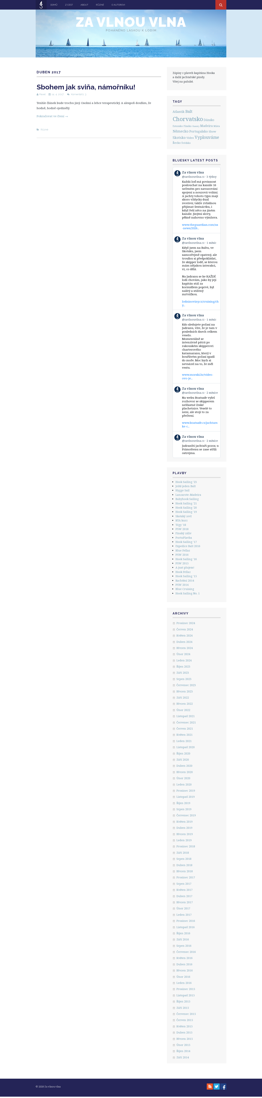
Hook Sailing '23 (186, 482)
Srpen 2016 (183, 945)
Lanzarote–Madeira (188, 495)
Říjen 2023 (183, 666)
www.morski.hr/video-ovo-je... (197, 376)
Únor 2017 (183, 908)
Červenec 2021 (186, 722)
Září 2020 (182, 759)
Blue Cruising (184, 589)
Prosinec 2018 (185, 846)
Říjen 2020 (183, 753)
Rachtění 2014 (184, 580)
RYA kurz (181, 520)
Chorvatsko (188, 119)
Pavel (42, 94)
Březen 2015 (184, 1039)
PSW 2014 (182, 585)
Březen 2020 (184, 772)
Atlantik (179, 112)
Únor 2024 (183, 654)
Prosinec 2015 (185, 989)
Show (212, 131)
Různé (100, 4)
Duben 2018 (184, 865)
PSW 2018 (182, 529)
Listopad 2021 (185, 716)
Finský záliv (183, 533)
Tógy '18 (180, 525)
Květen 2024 (184, 635)
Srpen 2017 (183, 883)
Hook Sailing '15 (186, 576)
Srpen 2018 (183, 859)
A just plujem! (184, 567)
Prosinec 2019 (185, 790)
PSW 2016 (182, 554)
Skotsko (179, 137)
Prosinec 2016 (185, 921)
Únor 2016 (183, 977)
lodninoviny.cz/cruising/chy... (200, 303)
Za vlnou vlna (131, 22)
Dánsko (209, 120)
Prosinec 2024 (185, 623)
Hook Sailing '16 (186, 559)
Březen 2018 (184, 871)
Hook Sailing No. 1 (187, 593)
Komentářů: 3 (78, 94)
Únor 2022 (183, 710)
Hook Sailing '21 (186, 503)
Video (190, 138)
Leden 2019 (184, 840)
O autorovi (118, 4)
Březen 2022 (184, 703)
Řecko (177, 143)
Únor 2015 (183, 1045)
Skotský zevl (183, 516)
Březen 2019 (184, 834)
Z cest (69, 4)
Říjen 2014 (183, 1051)
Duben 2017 (184, 896)
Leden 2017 (184, 914)
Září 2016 (182, 939)
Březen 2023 (184, 691)
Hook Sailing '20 (186, 507)
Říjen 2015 (183, 1001)
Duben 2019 (184, 828)
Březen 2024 (184, 648)
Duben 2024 (184, 642)
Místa (216, 126)
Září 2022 (182, 697)
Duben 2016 (184, 964)
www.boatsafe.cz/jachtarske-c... (200, 424)
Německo (181, 131)
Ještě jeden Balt (185, 486)
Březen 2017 (184, 902)
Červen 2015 (184, 1020)
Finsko (188, 126)
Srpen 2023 (183, 679)
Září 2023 (182, 672)
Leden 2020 (184, 784)
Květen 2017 (184, 890)
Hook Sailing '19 (186, 512)
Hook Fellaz (183, 572)
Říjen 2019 (183, 803)
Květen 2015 (184, 1026)
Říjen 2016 (183, 933)
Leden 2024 (184, 660)
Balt (188, 111)
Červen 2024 (184, 629)
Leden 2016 (184, 983)
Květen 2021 (184, 734)
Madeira (206, 126)
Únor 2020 (183, 778)
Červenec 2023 (186, 685)
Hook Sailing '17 (186, 542)
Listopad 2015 (185, 995)
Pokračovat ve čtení (52, 116)
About (84, 4)
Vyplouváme (207, 137)
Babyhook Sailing (187, 499)
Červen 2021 (184, 728)
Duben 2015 (184, 1032)
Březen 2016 (184, 970)
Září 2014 (182, 1057)
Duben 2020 (184, 765)
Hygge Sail (182, 490)
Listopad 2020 (185, 747)
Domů (53, 4)
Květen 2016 (184, 958)
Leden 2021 (184, 741)
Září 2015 (182, 1008)
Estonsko (178, 126)
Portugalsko (198, 131)
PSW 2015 (182, 563)
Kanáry (195, 126)
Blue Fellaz (182, 550)
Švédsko (186, 143)
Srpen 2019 (183, 809)
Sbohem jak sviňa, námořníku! (86, 87)
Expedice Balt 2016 (187, 546)
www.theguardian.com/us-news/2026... (200, 226)
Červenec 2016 (186, 952)
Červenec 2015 (186, 1014)
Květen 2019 (184, 821)
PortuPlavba (183, 537)
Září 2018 (182, 852)
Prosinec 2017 (185, 877)
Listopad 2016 (185, 927)
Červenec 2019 (186, 815)
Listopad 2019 (185, 797)
